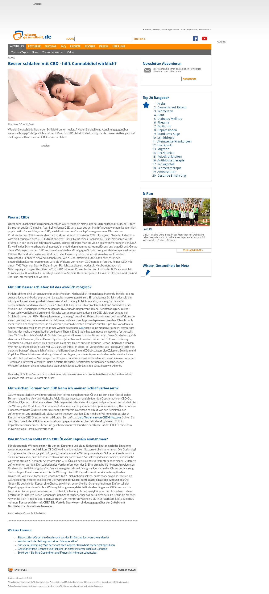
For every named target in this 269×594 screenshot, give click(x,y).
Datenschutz (205, 30)
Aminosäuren (166, 172)
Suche (70, 39)
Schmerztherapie (169, 168)
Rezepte (75, 46)
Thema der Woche (52, 52)
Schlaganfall (166, 164)
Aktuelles (17, 46)
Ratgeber (34, 46)
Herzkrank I (165, 145)
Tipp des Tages (19, 52)
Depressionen (167, 130)
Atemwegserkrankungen (174, 141)
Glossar (51, 46)
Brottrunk (164, 126)
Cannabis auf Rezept (172, 107)
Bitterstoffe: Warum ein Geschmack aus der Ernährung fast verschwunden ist (63, 537)
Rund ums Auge (168, 134)
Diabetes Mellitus (169, 119)
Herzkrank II (165, 153)
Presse (103, 46)
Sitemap (156, 30)
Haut (160, 115)
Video (70, 52)
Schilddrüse (165, 138)
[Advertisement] (109, 15)
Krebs (161, 103)
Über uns (118, 46)
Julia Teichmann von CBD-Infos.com (99, 417)
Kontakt (147, 30)
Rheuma (163, 122)
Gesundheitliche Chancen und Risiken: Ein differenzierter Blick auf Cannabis (62, 549)
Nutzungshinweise (170, 30)
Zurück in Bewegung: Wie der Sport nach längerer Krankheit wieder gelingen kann (66, 545)
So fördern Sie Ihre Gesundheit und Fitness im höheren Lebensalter (58, 552)
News (35, 52)
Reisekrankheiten (169, 156)
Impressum (192, 30)
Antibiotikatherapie (171, 160)
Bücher (90, 46)
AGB (183, 30)
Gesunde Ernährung (171, 175)
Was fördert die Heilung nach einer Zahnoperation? (48, 541)
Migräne (163, 149)
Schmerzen (165, 111)
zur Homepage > (193, 250)
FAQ (63, 46)
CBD (82, 328)
